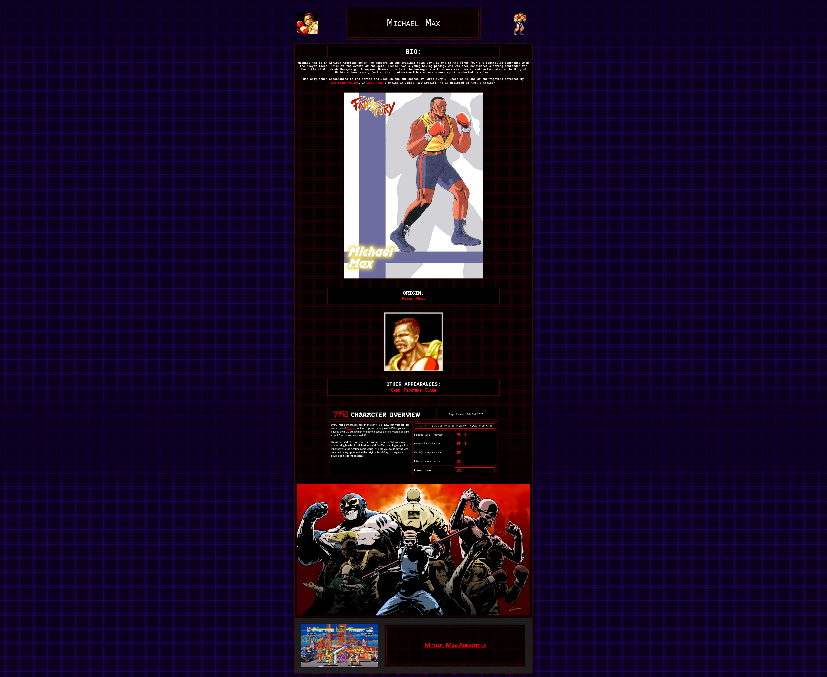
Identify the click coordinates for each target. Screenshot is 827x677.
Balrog (350, 428)
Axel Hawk (375, 83)
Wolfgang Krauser (345, 83)
